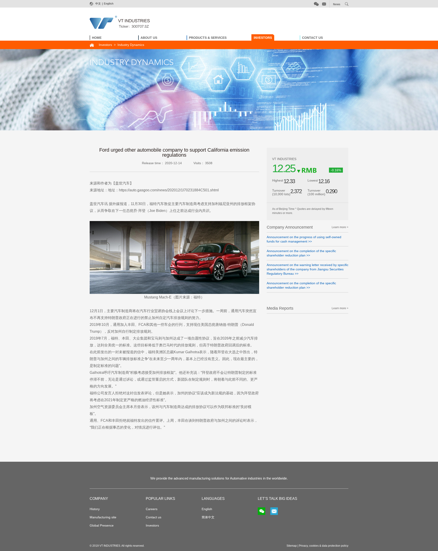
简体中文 (208, 517)
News (336, 4)
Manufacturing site (103, 517)
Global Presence (102, 525)
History (95, 509)
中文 (98, 3)
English (108, 3)
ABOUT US (149, 38)
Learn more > (340, 227)
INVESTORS (263, 38)
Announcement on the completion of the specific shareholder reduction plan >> (301, 253)
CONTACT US (312, 38)
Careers (151, 509)
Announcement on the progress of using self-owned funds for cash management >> (304, 239)
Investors (105, 45)
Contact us (153, 517)
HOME (97, 38)
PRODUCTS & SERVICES (208, 38)
